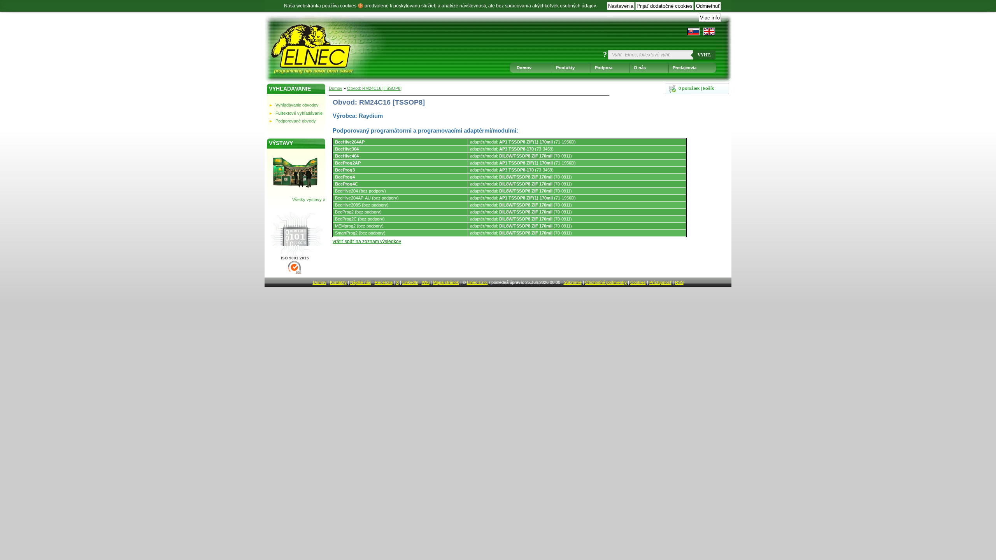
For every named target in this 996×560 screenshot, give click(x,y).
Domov (524, 67)
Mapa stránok (446, 282)
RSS (679, 282)
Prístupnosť (660, 282)
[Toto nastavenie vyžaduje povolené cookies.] (709, 31)
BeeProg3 (345, 170)
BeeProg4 (345, 177)
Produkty (565, 67)
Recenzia (384, 282)
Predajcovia (684, 67)
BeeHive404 (347, 156)
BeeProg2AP (348, 163)
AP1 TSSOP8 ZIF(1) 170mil (526, 142)
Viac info (710, 18)
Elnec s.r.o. (477, 282)
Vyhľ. (704, 54)
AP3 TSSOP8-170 (516, 149)
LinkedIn (410, 282)
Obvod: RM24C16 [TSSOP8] (374, 88)
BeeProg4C (346, 184)
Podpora (603, 67)
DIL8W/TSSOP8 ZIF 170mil (525, 156)
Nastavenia (620, 6)
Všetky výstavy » (308, 199)
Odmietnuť (708, 6)
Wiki (426, 282)
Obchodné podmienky (606, 282)
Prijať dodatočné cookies (665, 6)
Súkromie (573, 282)
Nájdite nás (360, 282)
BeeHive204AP (350, 142)
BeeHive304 (347, 149)
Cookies (638, 282)
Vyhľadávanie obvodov (297, 105)
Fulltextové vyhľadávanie (299, 113)
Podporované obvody (295, 121)
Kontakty (338, 282)
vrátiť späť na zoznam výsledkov (367, 241)
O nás (640, 67)
